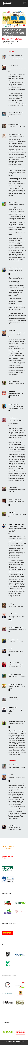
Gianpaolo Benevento (15, 499)
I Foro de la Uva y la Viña (12, 39)
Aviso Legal (12, 1041)
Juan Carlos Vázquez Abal (16, 627)
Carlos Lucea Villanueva (15, 268)
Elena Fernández (13, 404)
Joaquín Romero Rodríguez (16, 524)
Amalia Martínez (13, 66)
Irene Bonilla (12, 512)
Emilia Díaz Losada (14, 418)
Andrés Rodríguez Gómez (16, 112)
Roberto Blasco (13, 707)
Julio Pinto (11, 649)
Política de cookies (16, 1043)
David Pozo (12, 331)
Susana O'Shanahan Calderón (17, 721)
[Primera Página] (6, 2)
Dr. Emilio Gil (12, 391)
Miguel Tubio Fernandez (15, 684)
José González (13, 614)
